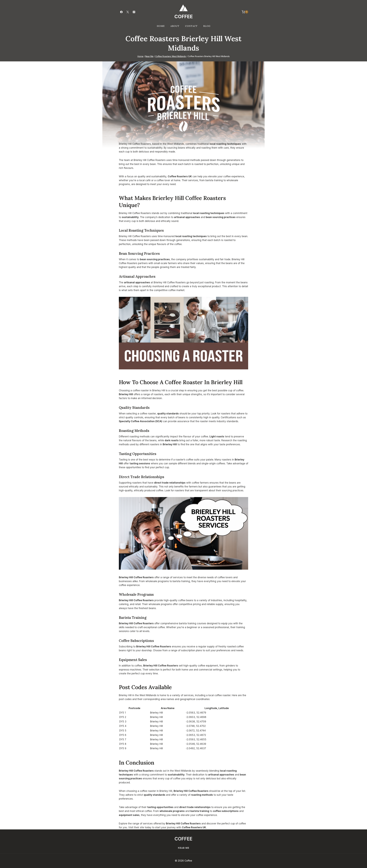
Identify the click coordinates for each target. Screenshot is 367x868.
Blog (206, 26)
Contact (191, 26)
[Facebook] (121, 11)
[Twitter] (127, 11)
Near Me (183, 847)
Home (161, 26)
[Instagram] (133, 11)
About (174, 26)
